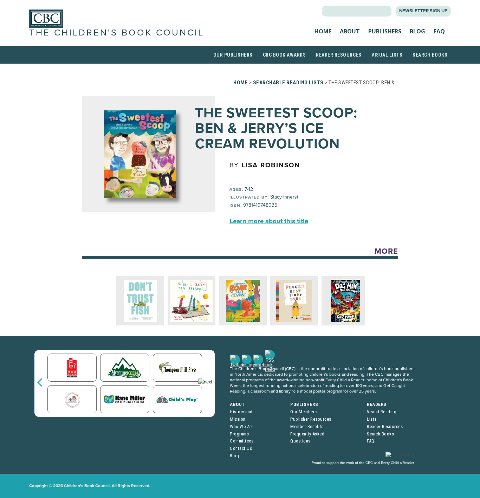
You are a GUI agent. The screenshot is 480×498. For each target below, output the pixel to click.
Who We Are (241, 426)
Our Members (303, 411)
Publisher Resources (310, 419)
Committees (241, 441)
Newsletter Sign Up (423, 11)
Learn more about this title (268, 221)
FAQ (439, 31)
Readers (377, 404)
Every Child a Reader (344, 379)
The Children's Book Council (116, 32)
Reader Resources (338, 55)
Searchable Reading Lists (288, 82)
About (350, 31)
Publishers (384, 31)
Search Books (430, 55)
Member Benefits (307, 426)
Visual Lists (386, 55)
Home (322, 31)
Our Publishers (233, 55)
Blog (417, 31)
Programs (239, 433)
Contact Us (241, 448)
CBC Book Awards (284, 55)
